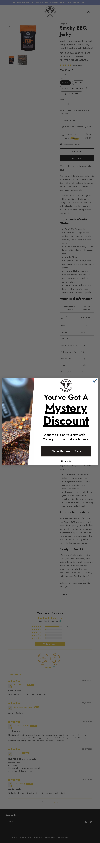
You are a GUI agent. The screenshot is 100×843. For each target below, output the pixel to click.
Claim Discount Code (66, 451)
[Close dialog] (95, 381)
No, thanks (66, 461)
